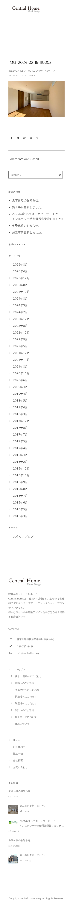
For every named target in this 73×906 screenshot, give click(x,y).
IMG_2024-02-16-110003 (29, 62)
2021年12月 (21, 353)
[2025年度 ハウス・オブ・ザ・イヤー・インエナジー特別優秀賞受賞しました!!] (13, 822)
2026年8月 (20, 264)
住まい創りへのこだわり (28, 676)
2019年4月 (20, 393)
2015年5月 (20, 509)
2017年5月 (20, 441)
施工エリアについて (26, 717)
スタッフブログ (23, 536)
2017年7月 (20, 434)
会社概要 (18, 760)
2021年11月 (21, 359)
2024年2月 (20, 312)
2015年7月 (20, 495)
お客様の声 (19, 746)
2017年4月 (20, 448)
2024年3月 (20, 305)
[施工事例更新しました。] (13, 809)
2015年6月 (20, 502)
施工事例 (18, 753)
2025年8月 (20, 285)
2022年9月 (20, 339)
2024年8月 (20, 298)
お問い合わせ (20, 767)
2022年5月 (20, 346)
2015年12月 (21, 468)
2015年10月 (21, 475)
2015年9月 (20, 482)
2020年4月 (20, 387)
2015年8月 (20, 489)
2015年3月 (20, 516)
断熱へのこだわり (24, 683)
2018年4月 (20, 407)
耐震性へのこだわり (26, 703)
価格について (22, 723)
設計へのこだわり (24, 710)
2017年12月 (21, 421)
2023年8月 (20, 325)
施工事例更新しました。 (28, 207)
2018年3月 (20, 414)
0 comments (15, 75)
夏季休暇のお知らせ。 (26, 200)
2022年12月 (21, 332)
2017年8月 (20, 427)
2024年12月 (21, 292)
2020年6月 (20, 380)
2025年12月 (21, 278)
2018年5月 (20, 400)
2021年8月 (20, 366)
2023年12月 (21, 319)
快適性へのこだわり (26, 696)
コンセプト (19, 669)
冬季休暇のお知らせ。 (26, 225)
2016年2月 (20, 461)
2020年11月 (21, 373)
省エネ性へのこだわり (27, 689)
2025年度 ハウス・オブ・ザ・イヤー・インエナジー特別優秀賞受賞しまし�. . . (42, 823)
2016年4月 (20, 455)
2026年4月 (20, 271)
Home (16, 740)
